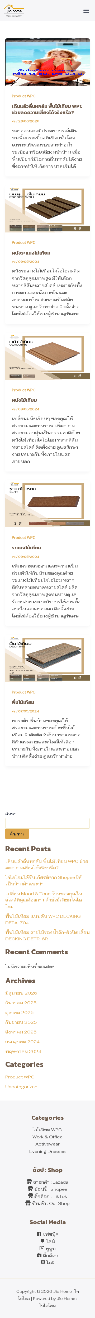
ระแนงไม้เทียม (26, 547)
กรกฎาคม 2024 (22, 1042)
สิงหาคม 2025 (20, 1032)
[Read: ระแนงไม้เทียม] (47, 503)
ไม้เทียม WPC (47, 1130)
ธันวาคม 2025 (20, 1003)
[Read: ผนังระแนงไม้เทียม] (47, 208)
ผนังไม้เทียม (24, 400)
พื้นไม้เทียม (23, 702)
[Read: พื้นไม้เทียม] (47, 658)
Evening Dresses (47, 1151)
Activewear (47, 1144)
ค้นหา (11, 814)
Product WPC (19, 1077)
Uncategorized (21, 1086)
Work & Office (47, 1137)
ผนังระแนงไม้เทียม (31, 252)
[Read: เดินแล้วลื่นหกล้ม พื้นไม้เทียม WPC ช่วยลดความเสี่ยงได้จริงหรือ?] (47, 61)
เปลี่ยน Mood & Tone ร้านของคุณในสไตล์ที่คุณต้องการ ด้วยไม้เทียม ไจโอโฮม (43, 900)
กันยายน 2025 (21, 1022)
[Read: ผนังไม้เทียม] (47, 356)
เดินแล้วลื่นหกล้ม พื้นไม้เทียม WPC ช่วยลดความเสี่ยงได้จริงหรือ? (47, 109)
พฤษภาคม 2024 (23, 1051)
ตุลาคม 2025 (19, 1012)
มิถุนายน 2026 (21, 993)
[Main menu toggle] (86, 10)
